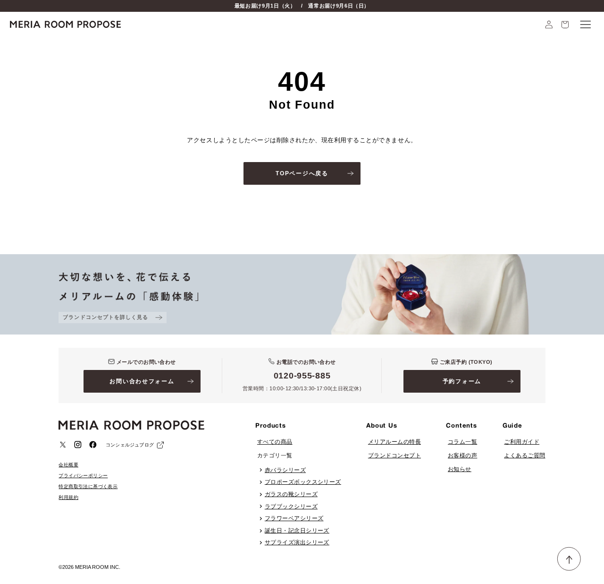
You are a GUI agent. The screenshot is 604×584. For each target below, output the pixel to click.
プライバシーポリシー (83, 475)
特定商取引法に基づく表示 (88, 486)
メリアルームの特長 (394, 442)
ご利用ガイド (521, 442)
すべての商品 (275, 442)
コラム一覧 (462, 442)
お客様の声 (462, 455)
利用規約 (68, 497)
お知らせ (459, 469)
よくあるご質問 (524, 455)
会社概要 (68, 464)
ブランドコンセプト (394, 455)
